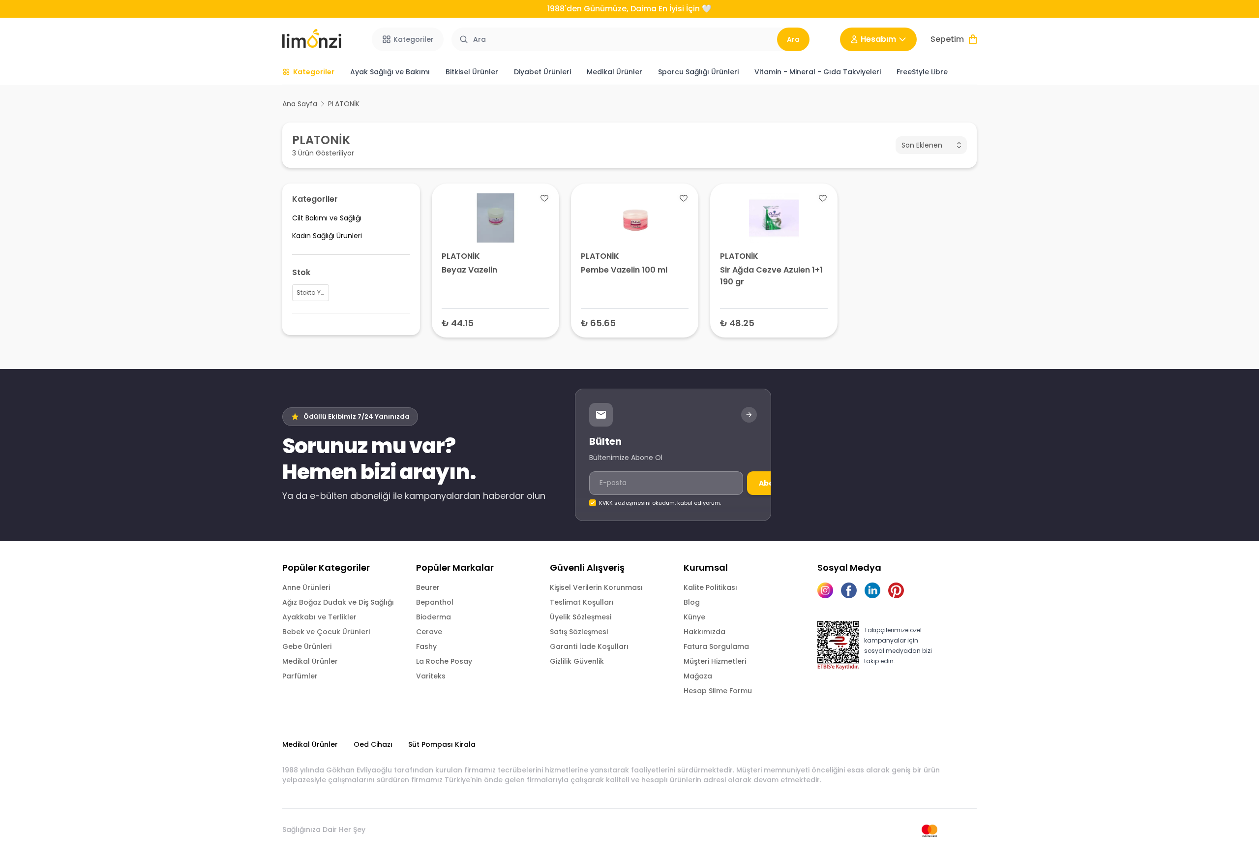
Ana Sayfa (299, 104)
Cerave (429, 632)
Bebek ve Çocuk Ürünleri (326, 632)
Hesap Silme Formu (718, 691)
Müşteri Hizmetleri (715, 661)
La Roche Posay (444, 661)
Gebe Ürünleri (306, 646)
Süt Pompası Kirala (442, 744)
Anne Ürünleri (306, 587)
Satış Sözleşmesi (579, 632)
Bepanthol (434, 602)
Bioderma (433, 617)
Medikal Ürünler (310, 661)
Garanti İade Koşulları (589, 646)
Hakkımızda (704, 632)
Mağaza (698, 676)
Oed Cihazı (373, 744)
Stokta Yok (495, 322)
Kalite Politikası (710, 587)
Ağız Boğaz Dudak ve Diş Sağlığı (338, 602)
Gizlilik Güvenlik (577, 661)
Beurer (428, 587)
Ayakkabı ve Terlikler (319, 617)
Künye (694, 617)
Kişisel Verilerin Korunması (596, 587)
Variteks (431, 676)
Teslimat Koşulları (582, 602)
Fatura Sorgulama (716, 646)
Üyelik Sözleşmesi (580, 617)
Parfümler (300, 676)
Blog (692, 602)
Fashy (426, 646)
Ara (793, 39)
